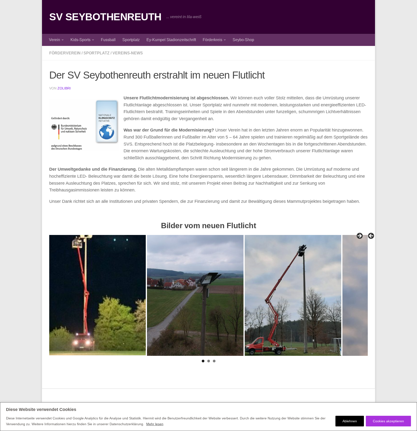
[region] (208, 416)
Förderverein (65, 53)
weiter (359, 236)
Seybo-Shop (243, 40)
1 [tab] (203, 361)
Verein (54, 40)
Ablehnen (349, 421)
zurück (371, 236)
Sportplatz (131, 40)
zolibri (64, 88)
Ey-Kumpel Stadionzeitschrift (171, 40)
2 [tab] (208, 361)
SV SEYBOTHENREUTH (105, 16)
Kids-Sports (80, 40)
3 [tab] (214, 361)
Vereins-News (127, 53)
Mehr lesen (154, 424)
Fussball (108, 40)
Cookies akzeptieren (388, 421)
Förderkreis (212, 40)
